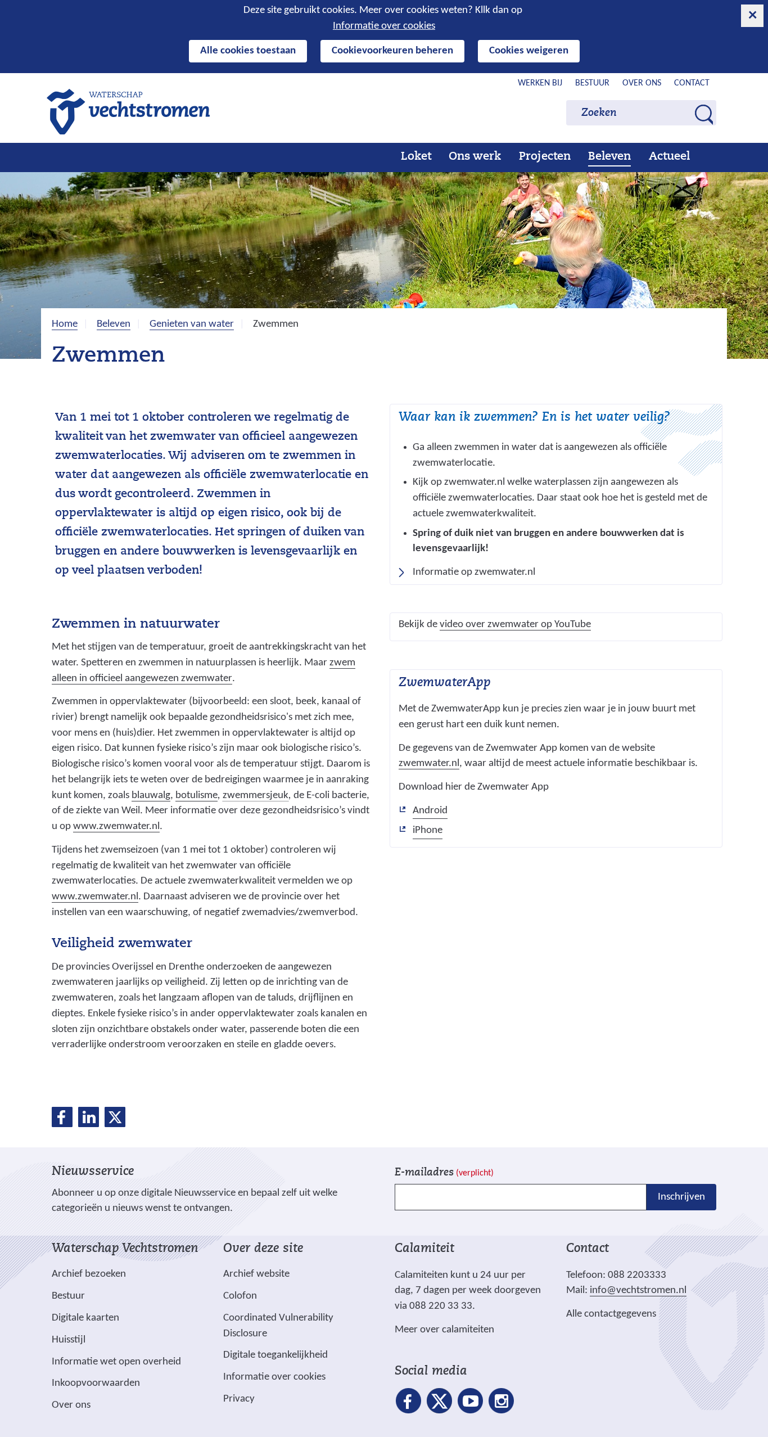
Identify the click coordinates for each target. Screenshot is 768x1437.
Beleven (609, 157)
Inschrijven (681, 1197)
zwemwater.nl (429, 763)
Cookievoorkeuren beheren (392, 51)
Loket (416, 157)
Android (430, 812)
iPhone (427, 832)
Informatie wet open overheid (116, 1362)
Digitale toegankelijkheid (275, 1355)
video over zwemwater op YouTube (515, 624)
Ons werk (475, 157)
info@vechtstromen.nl (638, 1290)
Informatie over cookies (384, 26)
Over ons (641, 83)
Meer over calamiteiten (444, 1330)
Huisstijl (68, 1340)
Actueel (669, 157)
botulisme (196, 795)
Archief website (256, 1274)
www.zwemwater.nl (116, 826)
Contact (692, 83)
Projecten (545, 157)
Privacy (239, 1399)
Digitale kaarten (85, 1318)
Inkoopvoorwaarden (96, 1383)
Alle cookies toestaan (248, 51)
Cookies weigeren (528, 51)
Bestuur (592, 83)
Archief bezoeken (89, 1274)
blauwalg (151, 795)
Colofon (240, 1296)
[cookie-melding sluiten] (752, 15)
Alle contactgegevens (611, 1314)
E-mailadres (444, 1173)
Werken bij (540, 83)
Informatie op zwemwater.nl (478, 573)
